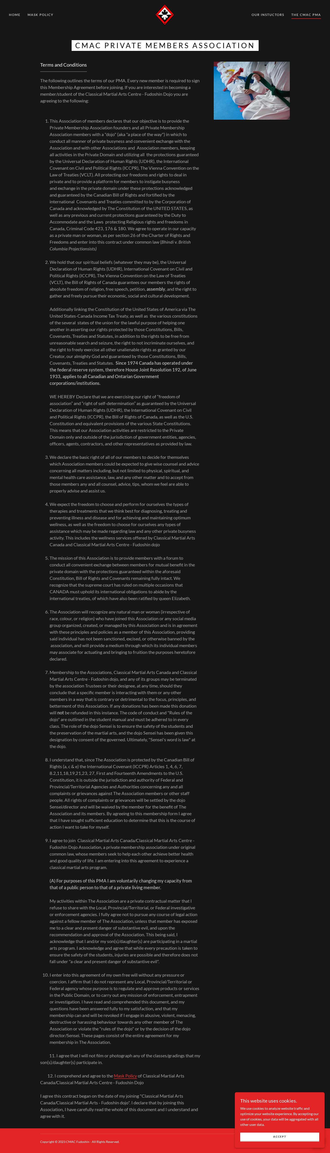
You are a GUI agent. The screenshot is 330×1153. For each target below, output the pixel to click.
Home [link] (14, 15)
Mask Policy (125, 1075)
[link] (165, 14)
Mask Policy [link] (40, 15)
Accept (279, 1136)
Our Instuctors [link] (268, 15)
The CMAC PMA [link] (306, 15)
